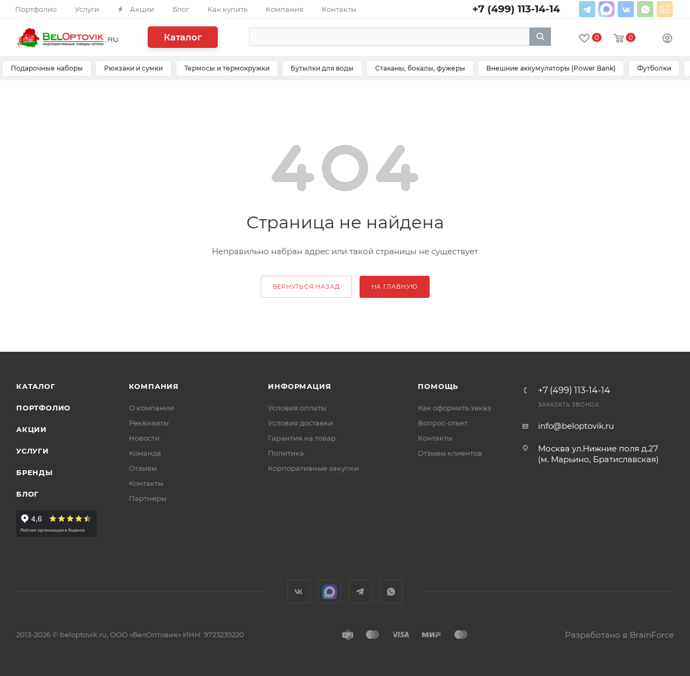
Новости (144, 438)
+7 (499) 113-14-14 (574, 390)
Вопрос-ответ (442, 423)
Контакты (146, 483)
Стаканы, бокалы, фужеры (420, 68)
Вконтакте (626, 9)
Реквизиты (149, 423)
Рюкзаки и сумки (133, 68)
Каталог (183, 37)
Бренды (34, 472)
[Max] (606, 9)
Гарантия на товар (302, 438)
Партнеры (148, 498)
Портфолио (43, 407)
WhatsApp (645, 9)
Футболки (654, 68)
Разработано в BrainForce (619, 635)
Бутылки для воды (322, 68)
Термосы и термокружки (227, 68)
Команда (145, 453)
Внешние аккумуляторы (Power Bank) (551, 68)
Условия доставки (300, 423)
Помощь (438, 386)
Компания (154, 386)
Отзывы (143, 468)
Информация (299, 386)
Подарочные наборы (47, 68)
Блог (27, 494)
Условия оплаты (297, 407)
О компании (151, 407)
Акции (31, 429)
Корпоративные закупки (313, 468)
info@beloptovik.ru (665, 9)
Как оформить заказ (454, 407)
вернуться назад (306, 286)
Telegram (587, 9)
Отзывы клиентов (450, 453)
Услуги (32, 451)
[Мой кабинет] (667, 39)
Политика (286, 453)
